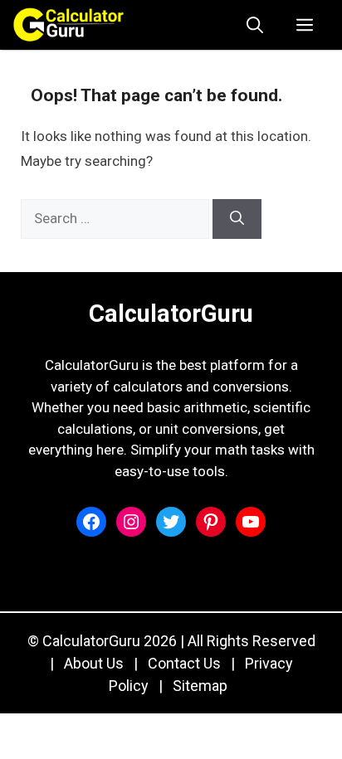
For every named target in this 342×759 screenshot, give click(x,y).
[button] (255, 25)
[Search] (237, 219)
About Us (94, 663)
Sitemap (200, 685)
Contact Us (184, 663)
